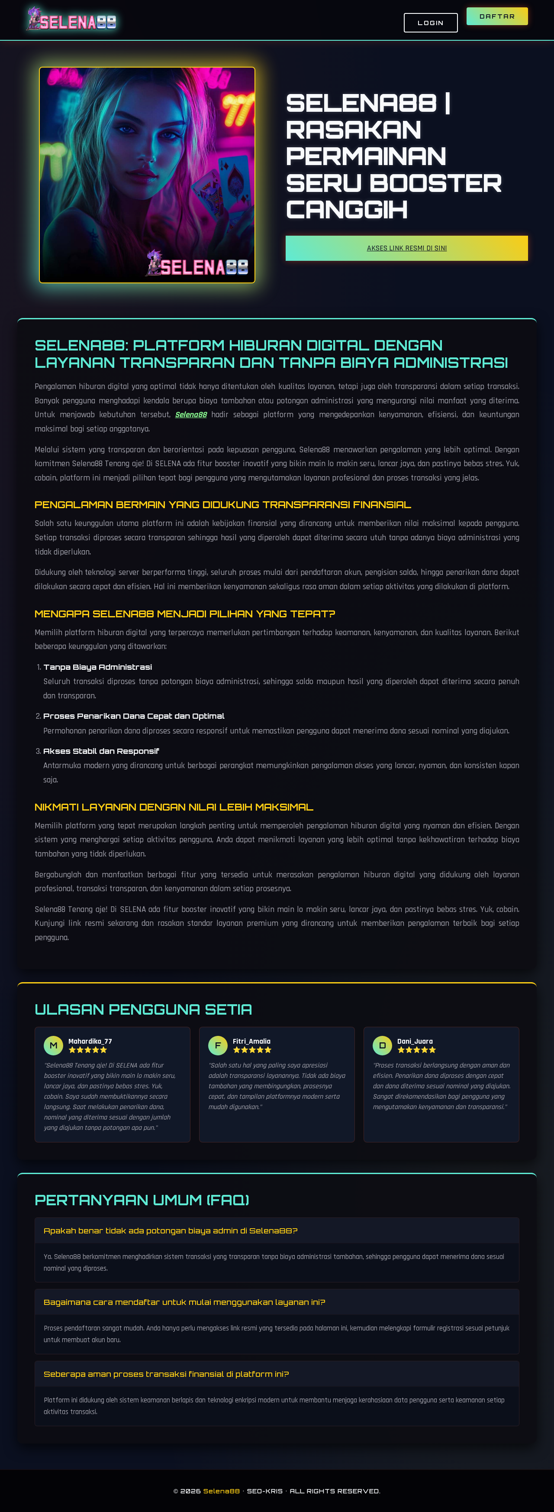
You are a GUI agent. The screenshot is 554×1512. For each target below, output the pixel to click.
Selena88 (190, 414)
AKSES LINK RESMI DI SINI (407, 248)
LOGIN (431, 22)
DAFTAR (497, 16)
